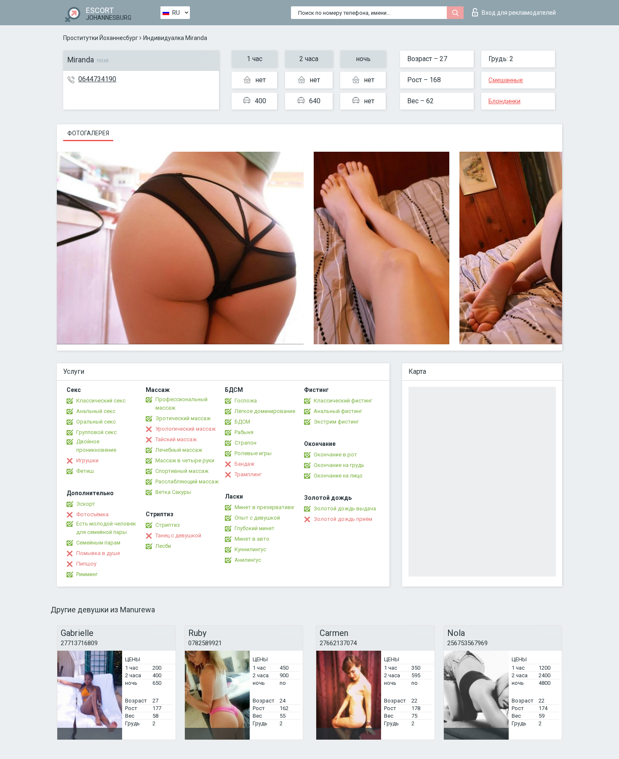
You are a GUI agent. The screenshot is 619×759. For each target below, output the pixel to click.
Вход (519, 12)
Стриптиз (167, 525)
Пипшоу (86, 564)
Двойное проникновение (96, 445)
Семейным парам (98, 542)
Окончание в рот (335, 454)
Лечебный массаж (178, 450)
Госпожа (246, 400)
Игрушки (87, 460)
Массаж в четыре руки (184, 460)
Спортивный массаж (181, 471)
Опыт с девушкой (257, 518)
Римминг (87, 574)
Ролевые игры (253, 453)
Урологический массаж (185, 429)
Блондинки (504, 101)
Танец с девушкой (178, 535)
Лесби (163, 546)
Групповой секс (96, 432)
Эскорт (85, 504)
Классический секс (100, 400)
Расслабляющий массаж (187, 481)
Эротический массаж (183, 418)
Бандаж (244, 464)
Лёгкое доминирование (265, 411)
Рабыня (244, 432)
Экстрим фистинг (336, 421)
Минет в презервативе (264, 507)
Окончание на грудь (339, 465)
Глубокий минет (255, 528)
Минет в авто (252, 539)
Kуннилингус (250, 549)
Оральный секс (96, 421)
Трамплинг (248, 474)
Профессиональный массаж (181, 403)
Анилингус (248, 560)
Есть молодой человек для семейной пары (106, 527)
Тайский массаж (176, 439)
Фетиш (85, 471)
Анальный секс (95, 411)
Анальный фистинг (338, 411)
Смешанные (505, 80)
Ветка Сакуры (173, 492)
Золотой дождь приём (343, 519)
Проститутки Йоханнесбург (100, 38)
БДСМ (242, 421)
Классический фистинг (343, 400)
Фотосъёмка (92, 514)
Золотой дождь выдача (345, 508)
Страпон (245, 443)
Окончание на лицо (338, 475)
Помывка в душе (98, 553)
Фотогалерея (88, 133)
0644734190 (97, 79)
